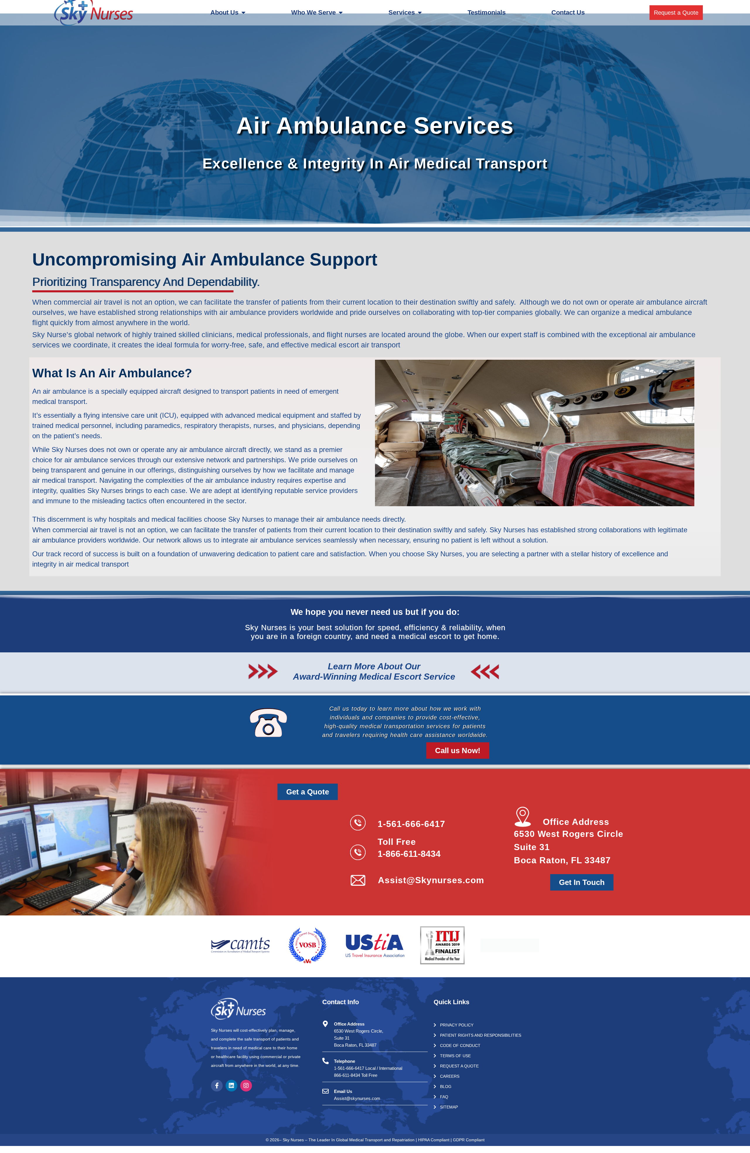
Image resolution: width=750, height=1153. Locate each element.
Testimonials (487, 12)
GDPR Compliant (469, 1139)
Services (401, 12)
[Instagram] (246, 1085)
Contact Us (568, 12)
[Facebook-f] (217, 1085)
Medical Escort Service (407, 676)
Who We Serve (313, 12)
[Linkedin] (231, 1085)
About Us (224, 12)
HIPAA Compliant (434, 1139)
